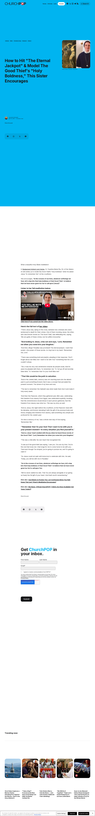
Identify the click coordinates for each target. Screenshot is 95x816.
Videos (29, 40)
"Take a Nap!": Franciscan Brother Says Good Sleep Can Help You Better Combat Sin (29, 794)
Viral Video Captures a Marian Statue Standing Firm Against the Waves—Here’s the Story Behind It (12, 794)
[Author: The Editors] (76, 775)
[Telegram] (75, 4)
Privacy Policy (24, 578)
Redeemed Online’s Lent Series (33, 269)
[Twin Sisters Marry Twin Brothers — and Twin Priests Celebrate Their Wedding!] (47, 768)
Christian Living (17, 40)
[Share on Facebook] (8, 136)
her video (43, 326)
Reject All (72, 813)
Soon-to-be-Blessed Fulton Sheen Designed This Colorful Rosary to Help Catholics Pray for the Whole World (81, 794)
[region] (47, 813)
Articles (50, 4)
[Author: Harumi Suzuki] (42, 775)
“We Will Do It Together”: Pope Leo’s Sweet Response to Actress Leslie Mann (64, 793)
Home (44, 4)
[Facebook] (67, 4)
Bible (11, 40)
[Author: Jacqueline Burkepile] (6, 118)
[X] (70, 4)
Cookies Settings (61, 813)
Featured (24, 40)
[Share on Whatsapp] (14, 136)
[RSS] (77, 4)
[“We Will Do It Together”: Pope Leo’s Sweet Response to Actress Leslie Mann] (65, 768)
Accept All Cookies (83, 813)
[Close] (92, 813)
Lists (55, 4)
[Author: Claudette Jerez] (7, 775)
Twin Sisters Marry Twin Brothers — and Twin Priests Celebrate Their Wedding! (46, 793)
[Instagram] (72, 4)
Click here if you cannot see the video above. (37, 321)
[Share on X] (20, 136)
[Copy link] (25, 136)
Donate (61, 4)
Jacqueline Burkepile (13, 117)
